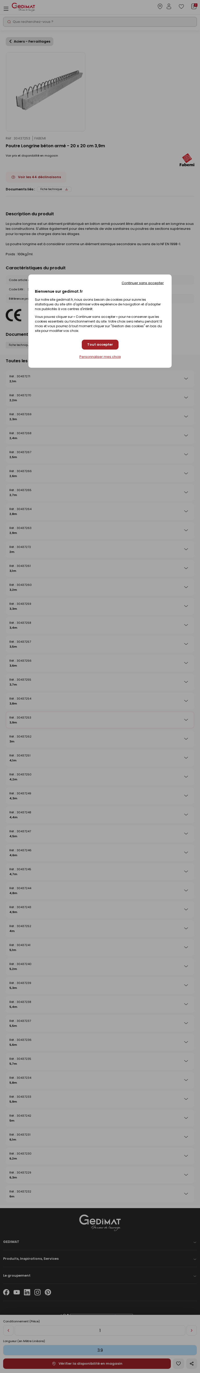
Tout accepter (100, 344)
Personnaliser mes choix (100, 357)
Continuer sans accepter (143, 282)
